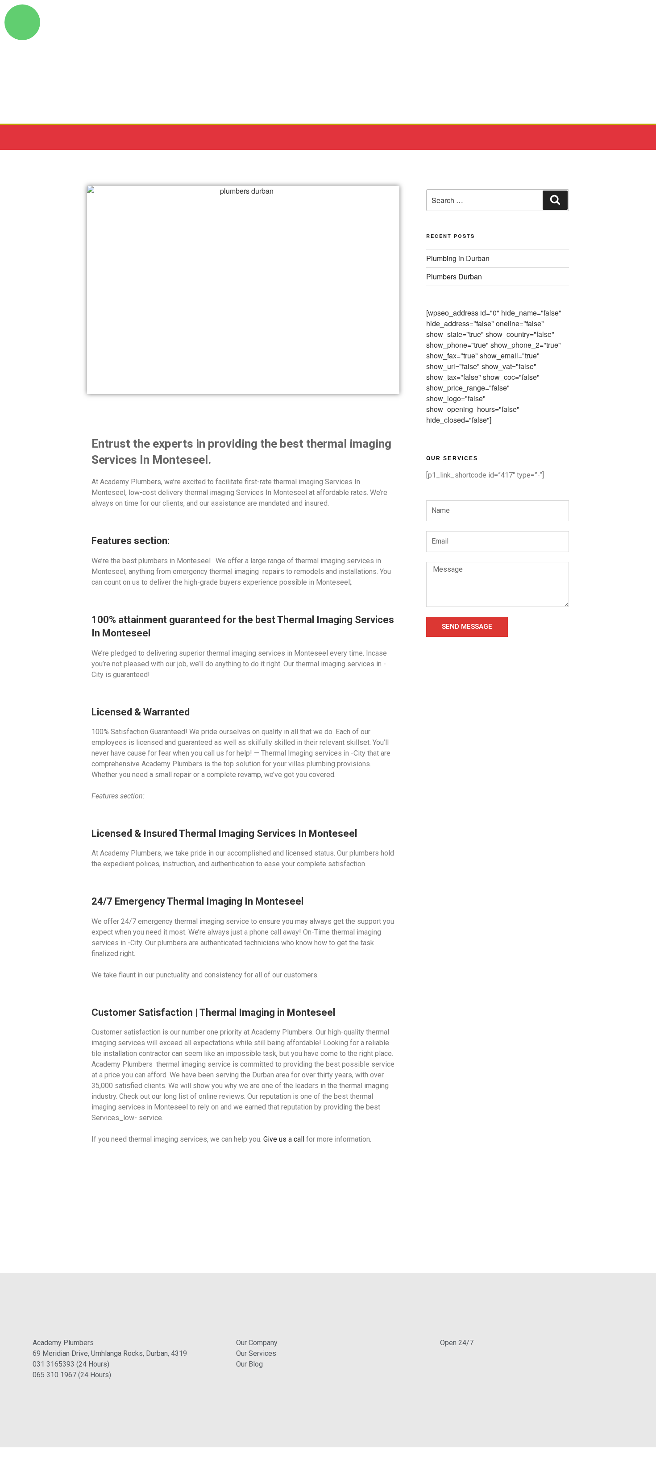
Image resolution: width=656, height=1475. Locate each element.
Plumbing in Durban (458, 258)
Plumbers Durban (454, 276)
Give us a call (283, 1139)
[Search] (555, 200)
